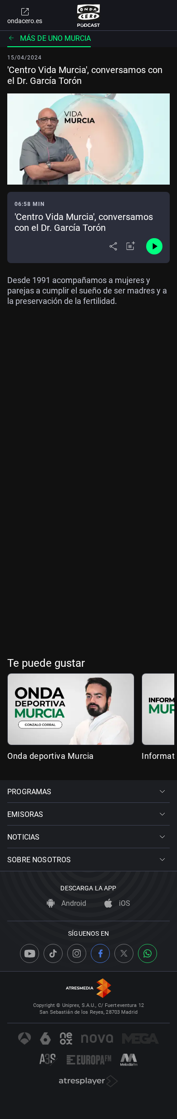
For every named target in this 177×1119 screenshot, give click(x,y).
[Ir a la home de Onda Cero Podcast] (89, 15)
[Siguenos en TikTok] (53, 953)
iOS (123, 903)
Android (72, 903)
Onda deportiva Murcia (50, 756)
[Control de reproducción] (154, 246)
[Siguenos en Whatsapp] (147, 953)
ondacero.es (24, 20)
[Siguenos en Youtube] (29, 953)
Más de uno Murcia (55, 38)
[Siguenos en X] (123, 953)
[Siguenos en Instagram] (76, 953)
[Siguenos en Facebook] (100, 953)
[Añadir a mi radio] (131, 246)
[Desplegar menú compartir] (113, 246)
